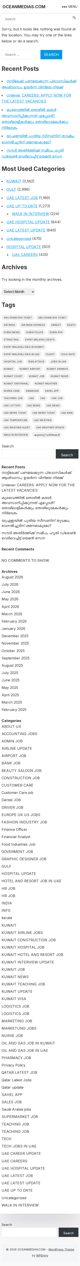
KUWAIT (13, 181)
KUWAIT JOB (13, 969)
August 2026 (12, 577)
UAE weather (43, 420)
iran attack (36, 361)
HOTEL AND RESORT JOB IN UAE (31, 881)
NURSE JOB (12, 1035)
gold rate (68, 354)
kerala (7, 918)
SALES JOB (12, 1102)
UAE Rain (67, 412)
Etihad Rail (11, 339)
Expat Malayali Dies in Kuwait (24, 346)
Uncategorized (18, 238)
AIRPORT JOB (14, 756)
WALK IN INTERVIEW (30, 214)
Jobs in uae (58, 361)
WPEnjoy (42, 1255)
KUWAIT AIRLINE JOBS (22, 932)
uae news (33, 405)
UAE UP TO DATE (22, 206)
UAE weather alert (17, 427)
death (71, 324)
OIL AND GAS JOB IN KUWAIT (28, 1043)
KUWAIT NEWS (15, 977)
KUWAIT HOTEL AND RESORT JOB (32, 954)
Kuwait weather (46, 383)
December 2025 (15, 636)
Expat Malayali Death (39, 339)
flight (50, 354)
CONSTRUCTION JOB (21, 778)
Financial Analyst (16, 837)
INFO (6, 910)
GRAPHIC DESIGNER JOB (24, 859)
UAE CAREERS (25, 254)
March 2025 (12, 702)
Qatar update (13, 1087)
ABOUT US (11, 726)
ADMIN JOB (12, 741)
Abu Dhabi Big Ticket (18, 317)
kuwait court (13, 376)
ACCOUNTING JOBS (19, 734)
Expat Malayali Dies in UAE (22, 354)
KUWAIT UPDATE (17, 991)
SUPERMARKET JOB (20, 1116)
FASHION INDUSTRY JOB (24, 822)
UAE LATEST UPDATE (25, 230)
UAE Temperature (16, 420)
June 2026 (11, 591)
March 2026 (12, 614)
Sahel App (52, 390)
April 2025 (10, 695)
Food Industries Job (18, 844)
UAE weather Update (50, 427)
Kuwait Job (36, 376)
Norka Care (12, 390)
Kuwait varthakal (16, 383)
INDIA (7, 903)
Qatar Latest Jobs (17, 1080)
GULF (11, 189)
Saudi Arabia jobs (16, 1109)
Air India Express (33, 324)
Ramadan (32, 390)
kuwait (8, 368)
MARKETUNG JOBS (19, 1028)
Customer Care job (17, 792)
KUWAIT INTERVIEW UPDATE (28, 962)
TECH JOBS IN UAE (19, 1146)
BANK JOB (11, 763)
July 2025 (10, 673)
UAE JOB (57, 398)
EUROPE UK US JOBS (21, 815)
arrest (56, 324)
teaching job (13, 398)
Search (8, 446)
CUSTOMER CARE (17, 785)
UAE (31, 398)
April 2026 (10, 606)
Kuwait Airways (57, 368)
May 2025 (10, 687)
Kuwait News (59, 376)
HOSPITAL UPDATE (23, 247)
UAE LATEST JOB (22, 198)
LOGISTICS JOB (15, 1006)
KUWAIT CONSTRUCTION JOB (29, 940)
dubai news (12, 332)
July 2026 (10, 584)
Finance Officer (14, 829)
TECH (7, 1139)
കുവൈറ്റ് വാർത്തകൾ (47, 434)
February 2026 (14, 621)
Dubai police (34, 332)
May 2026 (10, 599)
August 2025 (12, 665)
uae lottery (12, 405)
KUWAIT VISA (14, 999)
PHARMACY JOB (16, 1058)
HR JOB (8, 888)
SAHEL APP (12, 1094)
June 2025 (11, 680)
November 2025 (15, 643)
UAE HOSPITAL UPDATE (28, 222)
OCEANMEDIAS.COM (23, 6)
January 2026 (13, 628)
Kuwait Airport (30, 368)
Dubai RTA (56, 332)
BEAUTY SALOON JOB (22, 770)
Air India (9, 324)
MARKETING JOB (17, 1021)
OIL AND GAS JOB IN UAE (25, 1050)
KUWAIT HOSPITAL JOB (23, 947)
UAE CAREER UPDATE (21, 1153)
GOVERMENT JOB (17, 851)
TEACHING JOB (15, 1124)
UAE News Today (15, 412)
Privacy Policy (14, 1065)
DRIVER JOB (12, 807)
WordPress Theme (61, 1249)
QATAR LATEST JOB (19, 1072)
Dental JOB (11, 800)
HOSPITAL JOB (13, 361)
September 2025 (16, 658)
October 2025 (13, 651)
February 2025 (14, 709)
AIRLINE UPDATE (17, 748)
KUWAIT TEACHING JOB (23, 984)
